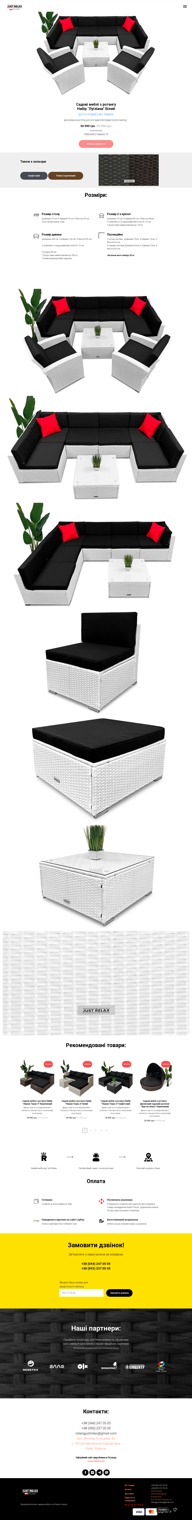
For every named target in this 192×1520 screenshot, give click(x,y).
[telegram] (99, 1472)
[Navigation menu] (185, 6)
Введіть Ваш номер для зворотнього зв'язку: (73, 1284)
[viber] (106, 1472)
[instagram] (92, 1472)
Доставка (129, 1494)
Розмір (92, 114)
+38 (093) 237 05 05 (96, 1428)
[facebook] (85, 1472)
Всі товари (129, 1485)
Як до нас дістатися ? (134, 1505)
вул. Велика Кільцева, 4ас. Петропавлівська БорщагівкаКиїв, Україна (96, 1443)
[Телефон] (175, 1509)
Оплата (128, 1489)
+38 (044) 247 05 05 (96, 1423)
